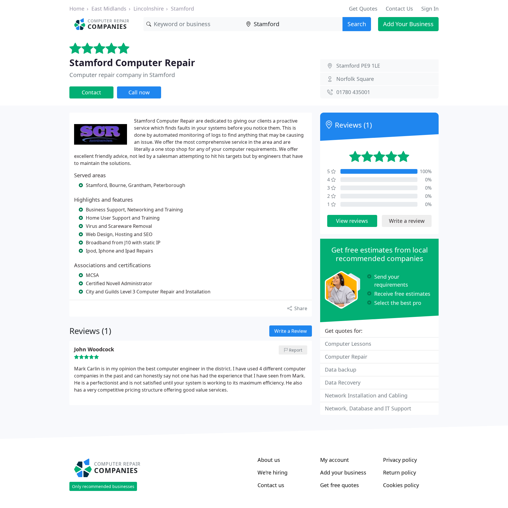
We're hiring (273, 472)
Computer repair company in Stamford (122, 75)
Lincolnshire (148, 8)
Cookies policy (401, 485)
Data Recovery (342, 382)
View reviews (352, 220)
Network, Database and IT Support (368, 408)
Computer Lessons (348, 343)
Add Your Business (408, 24)
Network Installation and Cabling (366, 395)
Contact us (271, 485)
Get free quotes (339, 485)
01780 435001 (353, 92)
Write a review (407, 220)
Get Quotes (363, 8)
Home (76, 8)
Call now (139, 92)
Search (356, 24)
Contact (91, 92)
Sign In (430, 8)
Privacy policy (400, 459)
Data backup (340, 369)
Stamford (182, 8)
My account (334, 459)
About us (269, 459)
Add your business (343, 472)
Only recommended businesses (103, 486)
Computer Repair (346, 356)
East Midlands (108, 8)
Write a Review (290, 331)
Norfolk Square (355, 78)
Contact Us (399, 8)
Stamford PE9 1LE (358, 65)
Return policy (399, 472)
